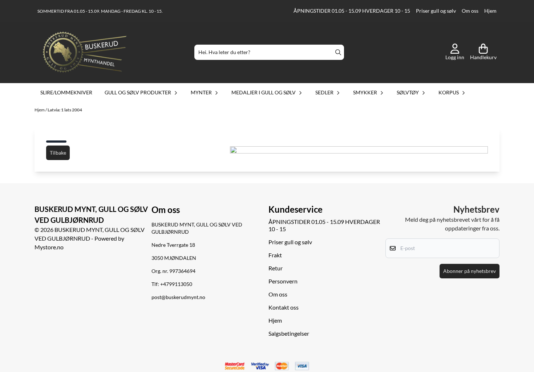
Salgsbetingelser (288, 333)
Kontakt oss (283, 307)
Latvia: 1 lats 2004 (65, 110)
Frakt (275, 255)
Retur (275, 268)
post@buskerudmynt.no (178, 297)
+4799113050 (176, 284)
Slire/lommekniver (66, 92)
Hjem (490, 11)
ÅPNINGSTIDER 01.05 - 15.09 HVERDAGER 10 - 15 (352, 11)
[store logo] (84, 52)
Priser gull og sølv (436, 11)
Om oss (470, 11)
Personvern (283, 281)
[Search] (338, 52)
